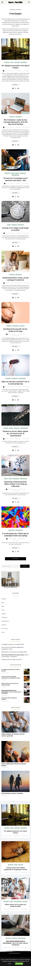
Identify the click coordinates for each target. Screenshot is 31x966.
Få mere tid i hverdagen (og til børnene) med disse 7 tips (15, 179)
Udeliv (3, 632)
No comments (26, 70)
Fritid (17, 173)
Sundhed (22, 325)
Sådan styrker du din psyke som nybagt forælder (14, 652)
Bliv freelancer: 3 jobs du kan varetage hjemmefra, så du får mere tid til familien (15, 122)
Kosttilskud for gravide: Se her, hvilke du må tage (15, 330)
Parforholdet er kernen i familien (12, 793)
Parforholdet (5, 621)
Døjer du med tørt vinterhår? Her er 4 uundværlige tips (15, 383)
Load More (15, 558)
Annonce (7, 62)
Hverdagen (23, 62)
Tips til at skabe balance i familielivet (11, 692)
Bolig (12, 173)
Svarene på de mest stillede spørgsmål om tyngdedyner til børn (10, 677)
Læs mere (14, 84)
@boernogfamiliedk (15, 953)
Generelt (17, 62)
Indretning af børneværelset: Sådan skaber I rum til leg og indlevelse (15, 484)
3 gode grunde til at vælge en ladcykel (11, 659)
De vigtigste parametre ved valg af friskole (15, 66)
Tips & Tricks (22, 378)
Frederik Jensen (9, 70)
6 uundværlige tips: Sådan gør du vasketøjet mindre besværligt (15, 534)
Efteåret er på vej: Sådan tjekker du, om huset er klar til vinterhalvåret (15, 433)
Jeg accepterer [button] (19, 963)
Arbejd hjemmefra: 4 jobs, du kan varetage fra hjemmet (15, 279)
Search (25, 566)
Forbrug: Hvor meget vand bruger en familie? (15, 229)
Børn (12, 62)
